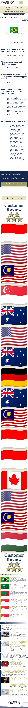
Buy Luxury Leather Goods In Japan (10, 625)
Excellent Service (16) (16, 614)
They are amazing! (15, 577)
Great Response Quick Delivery (18, 599)
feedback (12, 591)
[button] (21, 2)
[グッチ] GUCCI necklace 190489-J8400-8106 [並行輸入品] (18, 653)
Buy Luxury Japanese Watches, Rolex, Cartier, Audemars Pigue (18, 632)
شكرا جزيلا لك (13, 584)
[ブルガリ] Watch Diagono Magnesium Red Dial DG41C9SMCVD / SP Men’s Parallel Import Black (17, 663)
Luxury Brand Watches (11, 173)
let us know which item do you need (11, 177)
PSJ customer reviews (16, 33)
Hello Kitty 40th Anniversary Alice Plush (18, 607)
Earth (7, 33)
